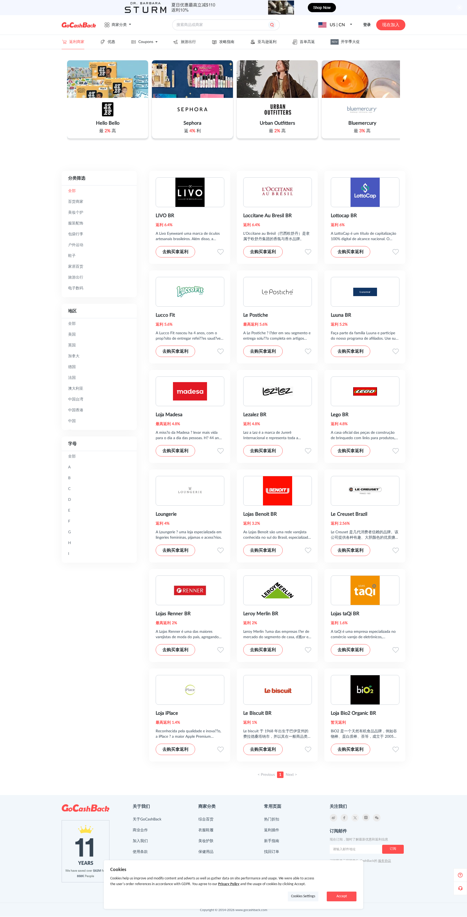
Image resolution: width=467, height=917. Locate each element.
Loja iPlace (167, 713)
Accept (341, 896)
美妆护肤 (206, 841)
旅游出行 (188, 42)
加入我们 (140, 841)
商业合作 (140, 830)
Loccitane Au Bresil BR (267, 215)
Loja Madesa (169, 414)
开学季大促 (346, 42)
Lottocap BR (344, 215)
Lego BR (339, 414)
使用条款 (140, 852)
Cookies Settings (303, 896)
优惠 (111, 42)
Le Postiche (255, 315)
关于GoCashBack (147, 819)
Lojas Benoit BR (260, 514)
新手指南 (271, 841)
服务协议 (384, 860)
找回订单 (271, 852)
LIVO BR (165, 215)
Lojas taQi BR (345, 613)
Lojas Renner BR (173, 613)
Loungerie (166, 514)
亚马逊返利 (267, 42)
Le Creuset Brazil (349, 514)
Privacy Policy (228, 884)
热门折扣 (271, 819)
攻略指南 (226, 42)
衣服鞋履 (206, 830)
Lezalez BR (254, 414)
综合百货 (206, 819)
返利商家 (76, 42)
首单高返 (307, 42)
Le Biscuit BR (257, 713)
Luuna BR (341, 315)
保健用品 (206, 852)
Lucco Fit (165, 315)
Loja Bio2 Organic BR (353, 713)
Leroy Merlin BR (260, 613)
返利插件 (271, 830)
